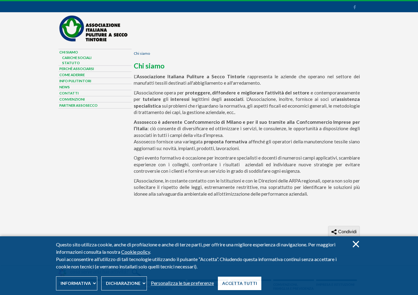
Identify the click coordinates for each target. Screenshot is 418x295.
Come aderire (72, 75)
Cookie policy (135, 252)
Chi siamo (142, 53)
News (64, 87)
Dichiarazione (123, 283)
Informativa (76, 283)
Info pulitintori (75, 81)
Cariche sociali (76, 58)
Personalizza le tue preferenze (182, 283)
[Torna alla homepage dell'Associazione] (93, 40)
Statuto (71, 63)
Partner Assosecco (78, 105)
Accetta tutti (239, 283)
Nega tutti (356, 244)
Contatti (69, 93)
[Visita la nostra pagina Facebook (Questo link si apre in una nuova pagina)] (354, 8)
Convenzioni (72, 99)
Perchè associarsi (76, 69)
